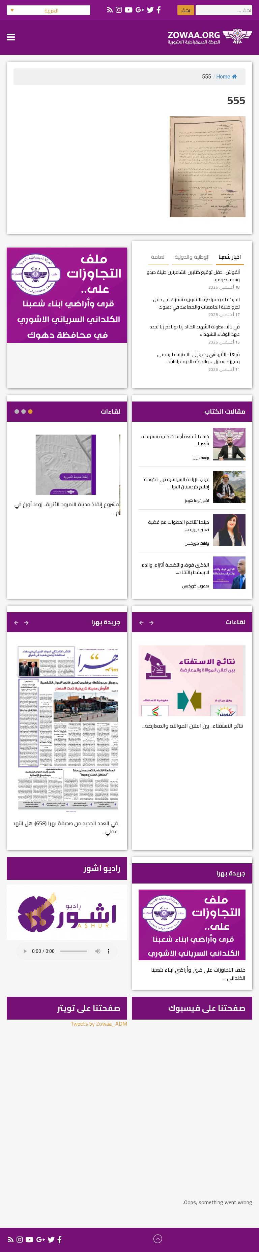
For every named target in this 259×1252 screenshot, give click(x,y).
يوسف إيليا (201, 457)
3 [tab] (16, 411)
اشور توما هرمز (197, 500)
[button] (48, 10)
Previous (152, 621)
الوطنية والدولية (192, 257)
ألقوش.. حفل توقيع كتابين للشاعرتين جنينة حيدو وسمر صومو (193, 275)
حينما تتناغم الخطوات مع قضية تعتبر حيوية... (178, 525)
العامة (158, 257)
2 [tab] (23, 411)
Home (223, 76)
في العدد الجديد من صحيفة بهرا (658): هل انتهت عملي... (66, 827)
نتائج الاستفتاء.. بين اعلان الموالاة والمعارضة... (195, 725)
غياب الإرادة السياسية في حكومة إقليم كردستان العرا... (176, 483)
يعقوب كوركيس (195, 586)
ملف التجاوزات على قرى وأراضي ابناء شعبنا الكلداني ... (198, 974)
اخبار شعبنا (230, 257)
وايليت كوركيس (197, 543)
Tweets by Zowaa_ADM (98, 1024)
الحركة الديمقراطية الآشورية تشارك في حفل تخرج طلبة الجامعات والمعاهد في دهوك (196, 303)
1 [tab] (30, 411)
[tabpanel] (66, 479)
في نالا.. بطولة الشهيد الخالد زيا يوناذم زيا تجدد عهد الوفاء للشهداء (195, 330)
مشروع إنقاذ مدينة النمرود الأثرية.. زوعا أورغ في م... (68, 508)
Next (142, 621)
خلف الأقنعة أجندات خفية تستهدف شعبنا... (175, 440)
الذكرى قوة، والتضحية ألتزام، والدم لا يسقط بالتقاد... (175, 568)
